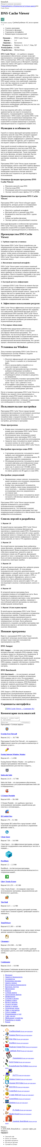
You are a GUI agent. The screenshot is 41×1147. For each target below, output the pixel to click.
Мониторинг (10, 989)
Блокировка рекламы (13, 981)
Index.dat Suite (6, 775)
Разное (7, 1022)
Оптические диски (12, 1008)
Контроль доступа (12, 987)
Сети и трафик (10, 1012)
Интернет (8, 975)
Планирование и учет (13, 1014)
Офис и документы (12, 1010)
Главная (4, 6)
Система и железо (12, 998)
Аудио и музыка (11, 1004)
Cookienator (5, 962)
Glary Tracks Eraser (8, 881)
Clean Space (5, 837)
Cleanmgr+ (5, 941)
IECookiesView (6, 816)
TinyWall (4, 902)
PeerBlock (5, 861)
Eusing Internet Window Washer (13, 754)
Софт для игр (10, 1016)
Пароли (8, 991)
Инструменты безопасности (15, 985)
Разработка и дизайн (13, 1020)
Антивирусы (10, 979)
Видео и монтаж (11, 1002)
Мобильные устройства (14, 1018)
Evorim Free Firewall (9, 734)
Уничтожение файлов (13, 994)
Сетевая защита (30, 6)
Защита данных (11, 983)
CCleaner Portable (8, 796)
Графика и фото (11, 1000)
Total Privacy (6, 923)
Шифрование (10, 996)
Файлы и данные (11, 1006)
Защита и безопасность (15, 6)
